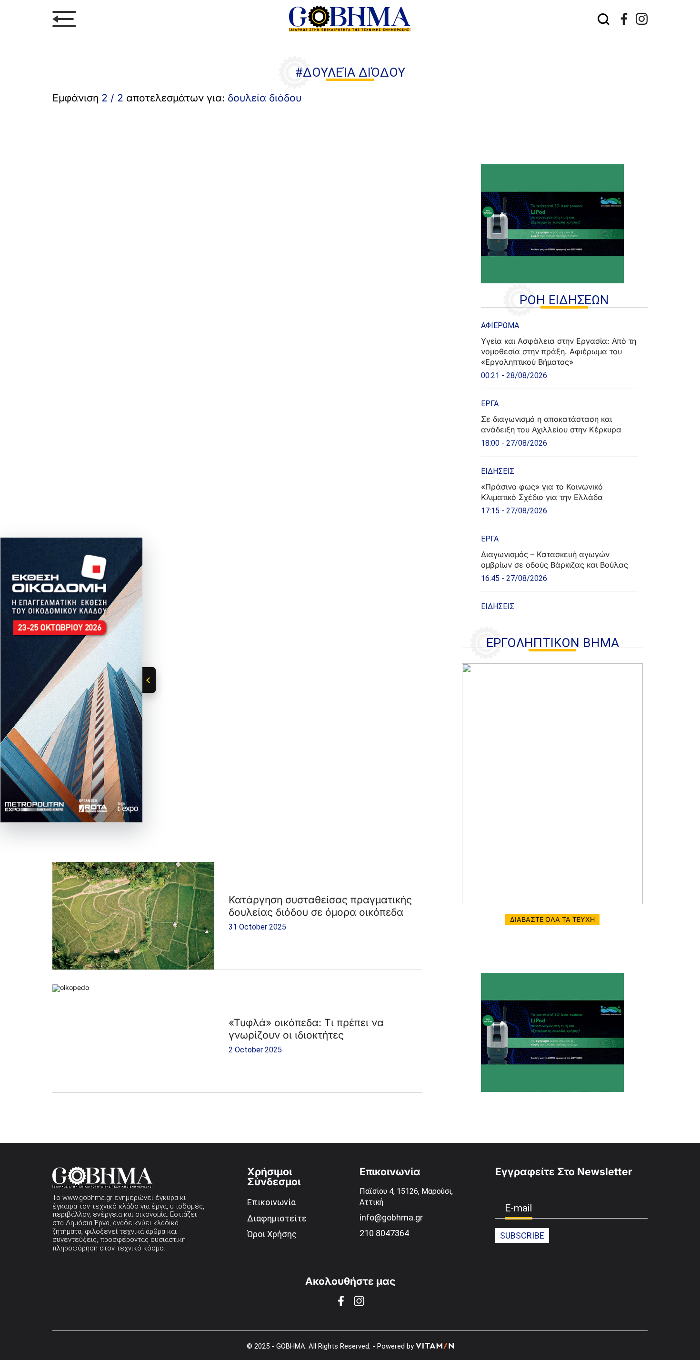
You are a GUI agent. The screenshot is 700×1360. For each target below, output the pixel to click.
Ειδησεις (497, 471)
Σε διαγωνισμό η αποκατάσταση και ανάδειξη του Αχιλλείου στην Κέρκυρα (551, 424)
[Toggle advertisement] (149, 680)
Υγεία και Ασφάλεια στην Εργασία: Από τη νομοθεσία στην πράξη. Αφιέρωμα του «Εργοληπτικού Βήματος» (558, 351)
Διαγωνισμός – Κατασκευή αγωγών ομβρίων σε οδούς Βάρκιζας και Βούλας (554, 560)
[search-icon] (603, 19)
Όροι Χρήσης (272, 1234)
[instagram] (642, 19)
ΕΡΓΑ (490, 403)
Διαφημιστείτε (277, 1218)
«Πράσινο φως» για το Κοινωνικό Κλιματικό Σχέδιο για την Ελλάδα (542, 492)
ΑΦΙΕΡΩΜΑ (500, 325)
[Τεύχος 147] (552, 783)
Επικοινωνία (271, 1202)
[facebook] (624, 19)
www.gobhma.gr (87, 1197)
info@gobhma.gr (391, 1217)
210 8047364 (384, 1233)
